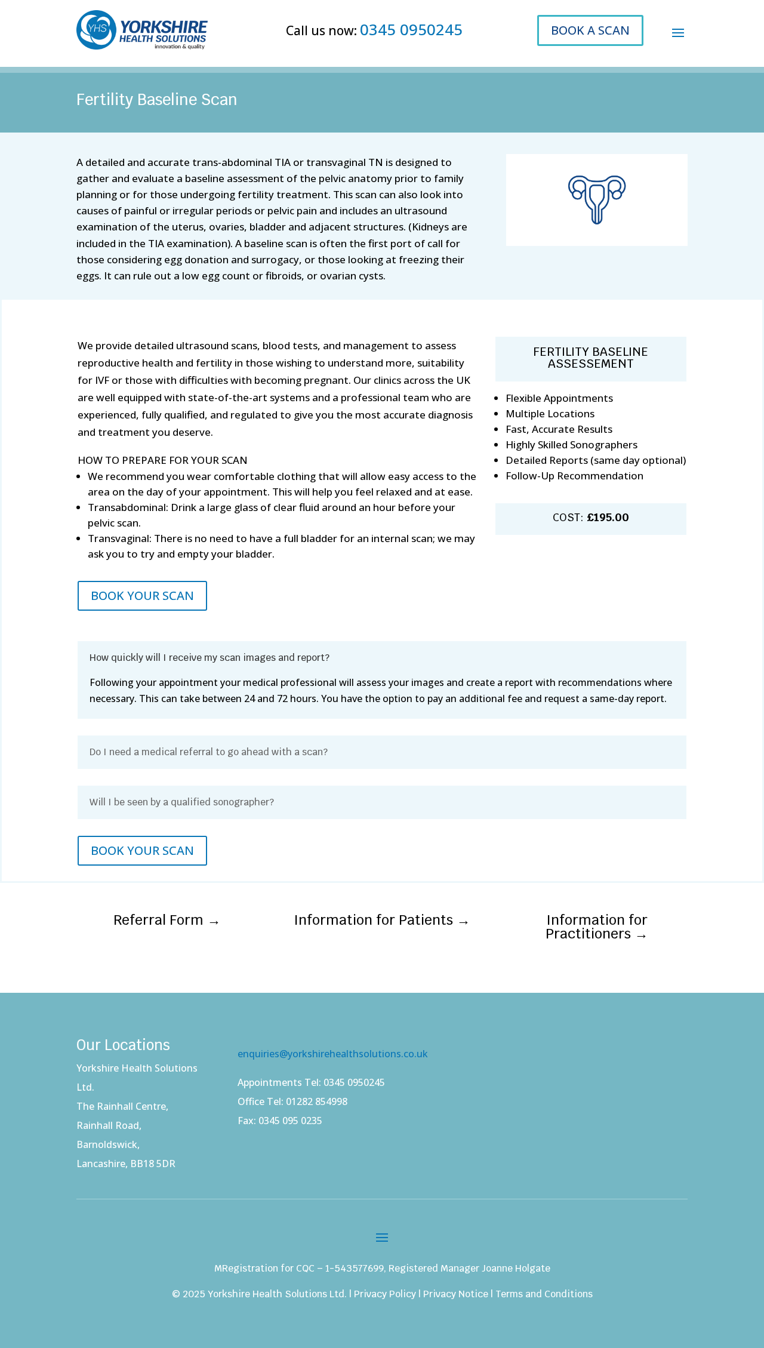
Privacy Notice (455, 1294)
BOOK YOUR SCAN (142, 595)
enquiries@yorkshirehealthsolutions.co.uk (333, 1053)
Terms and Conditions (544, 1294)
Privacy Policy (385, 1294)
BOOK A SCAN (590, 30)
